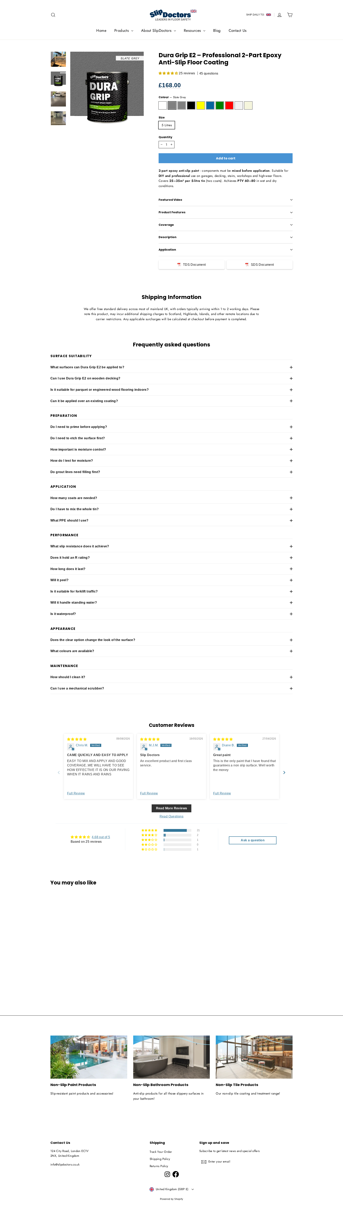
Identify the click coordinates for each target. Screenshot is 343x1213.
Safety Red (229, 106)
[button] (169, 73)
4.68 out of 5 (101, 837)
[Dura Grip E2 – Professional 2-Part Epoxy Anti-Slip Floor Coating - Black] (67, 980)
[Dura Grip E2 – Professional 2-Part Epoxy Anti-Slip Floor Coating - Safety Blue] (77, 980)
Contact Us (238, 30)
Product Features (172, 212)
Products (122, 30)
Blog (217, 30)
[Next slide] (284, 772)
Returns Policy (159, 1166)
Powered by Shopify (171, 1199)
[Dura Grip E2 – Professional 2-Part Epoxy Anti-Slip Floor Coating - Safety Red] (87, 980)
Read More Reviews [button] (171, 808)
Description (167, 237)
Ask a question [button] (253, 840)
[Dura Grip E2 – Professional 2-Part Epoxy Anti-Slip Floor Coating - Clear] (53, 980)
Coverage (166, 225)
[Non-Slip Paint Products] (88, 1057)
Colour (172, 97)
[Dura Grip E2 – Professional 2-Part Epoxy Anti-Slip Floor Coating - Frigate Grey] (63, 980)
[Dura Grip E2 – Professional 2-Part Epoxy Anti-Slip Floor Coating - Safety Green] (82, 980)
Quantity (165, 137)
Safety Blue (210, 106)
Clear (163, 106)
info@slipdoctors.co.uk (65, 1164)
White (239, 106)
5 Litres (167, 125)
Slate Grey (172, 106)
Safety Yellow (201, 106)
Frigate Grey (182, 106)
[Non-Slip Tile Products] (254, 1057)
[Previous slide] (59, 772)
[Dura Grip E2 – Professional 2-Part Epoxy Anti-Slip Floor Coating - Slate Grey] (58, 980)
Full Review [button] (76, 793)
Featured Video (170, 200)
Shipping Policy (160, 1159)
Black (191, 106)
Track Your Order (161, 1152)
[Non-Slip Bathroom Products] (171, 1057)
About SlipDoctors (157, 30)
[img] (77, 739)
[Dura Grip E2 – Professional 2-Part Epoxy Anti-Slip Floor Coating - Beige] (97, 980)
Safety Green (220, 106)
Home (101, 30)
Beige (248, 106)
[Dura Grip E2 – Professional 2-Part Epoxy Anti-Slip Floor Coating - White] (92, 980)
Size (162, 117)
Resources (193, 30)
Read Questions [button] (172, 816)
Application (167, 250)
